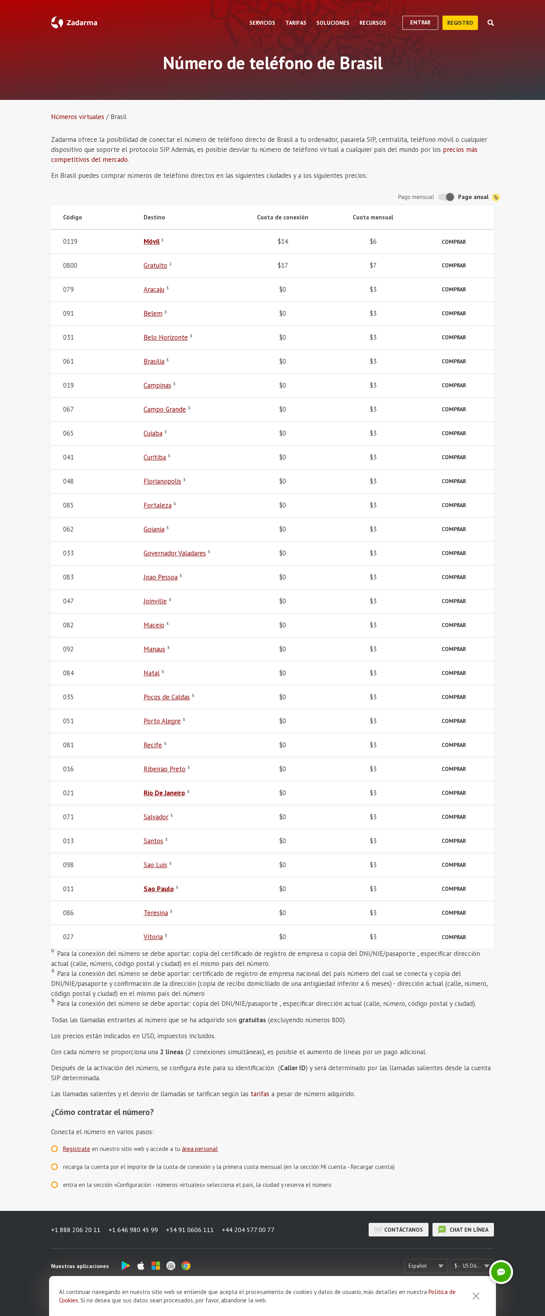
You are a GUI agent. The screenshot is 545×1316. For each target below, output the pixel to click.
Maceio (154, 625)
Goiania (154, 529)
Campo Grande (165, 409)
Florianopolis (162, 481)
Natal (152, 673)
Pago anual (474, 197)
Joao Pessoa (161, 577)
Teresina (156, 912)
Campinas (157, 385)
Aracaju (154, 289)
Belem (153, 313)
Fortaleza (158, 505)
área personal (200, 1149)
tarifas (260, 1093)
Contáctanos (403, 1229)
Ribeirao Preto (165, 769)
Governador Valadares (175, 553)
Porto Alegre (162, 721)
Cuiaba (153, 433)
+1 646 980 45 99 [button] (133, 1230)
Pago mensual (416, 197)
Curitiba (155, 457)
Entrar (420, 22)
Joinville (155, 601)
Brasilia (154, 361)
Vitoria (153, 936)
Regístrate (76, 1149)
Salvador (156, 816)
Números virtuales (77, 116)
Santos (153, 840)
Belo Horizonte (166, 337)
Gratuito (155, 265)
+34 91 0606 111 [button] (190, 1230)
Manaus (154, 649)
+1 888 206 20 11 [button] (76, 1230)
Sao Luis (155, 864)
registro (460, 22)
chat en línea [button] (468, 1229)
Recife (153, 745)
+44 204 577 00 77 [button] (248, 1230)
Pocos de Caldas (167, 697)
